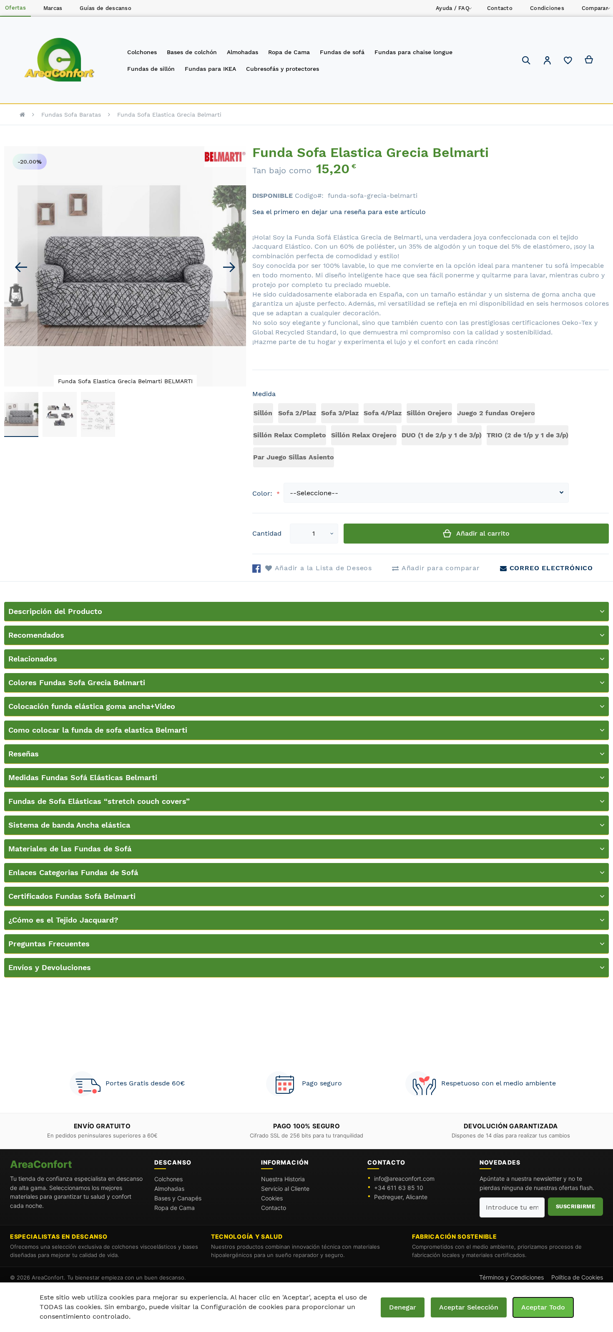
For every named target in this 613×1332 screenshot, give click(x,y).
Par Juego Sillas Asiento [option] (293, 457)
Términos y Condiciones (511, 1277)
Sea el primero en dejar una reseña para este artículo (339, 212)
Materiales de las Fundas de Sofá (69, 848)
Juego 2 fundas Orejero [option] (496, 413)
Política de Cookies (577, 1277)
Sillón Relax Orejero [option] (364, 435)
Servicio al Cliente (285, 1188)
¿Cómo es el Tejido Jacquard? (63, 919)
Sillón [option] (263, 413)
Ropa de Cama (174, 1207)
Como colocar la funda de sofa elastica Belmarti (97, 730)
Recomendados (36, 635)
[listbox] (430, 436)
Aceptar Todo (543, 1307)
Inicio (22, 114)
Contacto (273, 1207)
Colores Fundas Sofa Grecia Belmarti (76, 682)
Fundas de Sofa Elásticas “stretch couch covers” (99, 801)
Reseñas (23, 753)
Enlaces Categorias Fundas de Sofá (73, 872)
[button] (547, 61)
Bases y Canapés (177, 1198)
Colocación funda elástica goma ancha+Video (91, 706)
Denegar (402, 1307)
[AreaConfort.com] (59, 60)
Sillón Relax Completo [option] (289, 435)
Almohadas (169, 1188)
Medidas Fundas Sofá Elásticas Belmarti (82, 777)
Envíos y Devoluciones (49, 967)
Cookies (272, 1198)
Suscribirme (575, 1206)
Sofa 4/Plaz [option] (383, 413)
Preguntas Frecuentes (49, 943)
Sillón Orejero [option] (429, 413)
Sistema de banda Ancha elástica (69, 825)
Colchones (168, 1178)
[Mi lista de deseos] (568, 62)
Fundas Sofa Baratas (71, 114)
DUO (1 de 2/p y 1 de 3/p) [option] (442, 435)
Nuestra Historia (283, 1178)
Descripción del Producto (55, 611)
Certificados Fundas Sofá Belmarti (72, 896)
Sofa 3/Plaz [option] (340, 413)
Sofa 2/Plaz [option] (297, 413)
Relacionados (32, 658)
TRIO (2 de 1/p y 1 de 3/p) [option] (527, 435)
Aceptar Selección (468, 1307)
